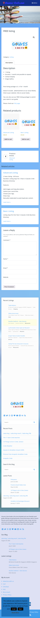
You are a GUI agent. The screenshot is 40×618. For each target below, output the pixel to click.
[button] (33, 37)
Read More (15, 612)
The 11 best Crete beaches (11, 437)
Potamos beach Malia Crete (18, 485)
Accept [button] (14, 609)
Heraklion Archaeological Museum (20, 501)
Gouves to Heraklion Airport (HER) (13, 450)
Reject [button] (20, 609)
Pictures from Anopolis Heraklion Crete (15, 454)
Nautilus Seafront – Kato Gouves (18, 570)
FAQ (4, 589)
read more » (7, 202)
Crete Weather (7, 446)
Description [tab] (9, 63)
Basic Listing (8, 211)
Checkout (6, 587)
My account (6, 592)
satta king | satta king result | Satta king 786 (17, 433)
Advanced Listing (10, 172)
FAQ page (17, 103)
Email (5, 268)
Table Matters (12, 560)
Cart (4, 584)
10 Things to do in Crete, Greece (13, 442)
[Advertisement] (20, 373)
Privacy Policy (7, 595)
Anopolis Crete (7, 458)
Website (5, 277)
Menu (35, 3)
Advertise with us (8, 581)
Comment (6, 240)
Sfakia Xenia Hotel (14, 565)
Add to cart (8, 139)
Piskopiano (14, 479)
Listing (11, 57)
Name (5, 259)
